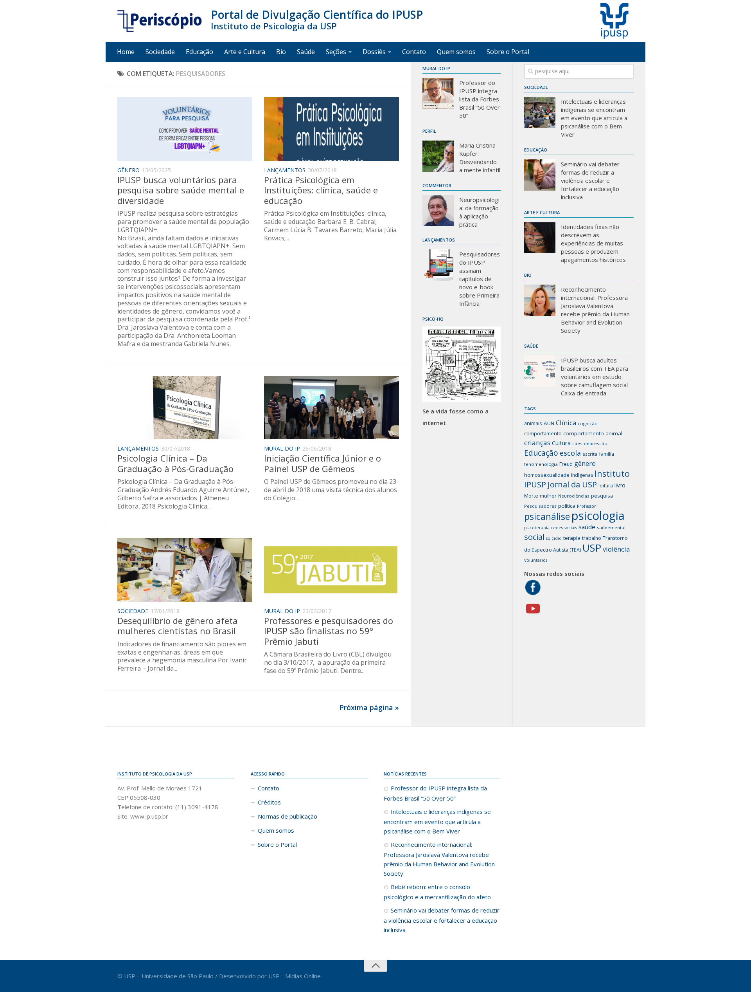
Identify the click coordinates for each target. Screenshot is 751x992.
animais (533, 423)
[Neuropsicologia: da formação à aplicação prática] (438, 210)
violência (616, 549)
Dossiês (374, 51)
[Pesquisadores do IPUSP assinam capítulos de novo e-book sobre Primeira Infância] (438, 265)
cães (577, 443)
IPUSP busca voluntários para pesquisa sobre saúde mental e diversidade (180, 190)
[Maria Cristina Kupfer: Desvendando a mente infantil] (438, 156)
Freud (566, 464)
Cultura (561, 443)
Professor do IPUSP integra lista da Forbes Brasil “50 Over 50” (479, 99)
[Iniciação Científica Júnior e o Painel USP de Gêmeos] (331, 408)
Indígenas (582, 475)
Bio (281, 51)
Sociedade (160, 51)
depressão (595, 443)
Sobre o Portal (508, 51)
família (606, 453)
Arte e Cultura (244, 51)
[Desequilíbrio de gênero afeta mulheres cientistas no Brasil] (184, 570)
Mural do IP (282, 448)
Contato (414, 51)
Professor (586, 506)
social (534, 537)
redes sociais (564, 527)
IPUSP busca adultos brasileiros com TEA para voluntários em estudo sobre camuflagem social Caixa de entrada (594, 376)
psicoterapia (537, 527)
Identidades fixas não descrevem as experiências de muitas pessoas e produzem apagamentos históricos (593, 243)
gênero (585, 463)
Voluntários (535, 560)
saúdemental (611, 527)
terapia (571, 537)
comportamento (543, 433)
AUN (549, 423)
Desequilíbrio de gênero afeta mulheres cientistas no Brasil (177, 626)
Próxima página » (369, 707)
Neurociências (573, 496)
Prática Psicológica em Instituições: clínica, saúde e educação (321, 190)
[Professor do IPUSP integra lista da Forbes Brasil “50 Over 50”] (438, 93)
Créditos (269, 802)
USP (591, 548)
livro (619, 485)
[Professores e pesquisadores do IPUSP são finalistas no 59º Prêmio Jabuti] (331, 570)
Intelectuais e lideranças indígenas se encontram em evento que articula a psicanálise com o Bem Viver (594, 117)
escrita (589, 454)
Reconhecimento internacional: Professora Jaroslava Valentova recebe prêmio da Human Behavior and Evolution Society (595, 309)
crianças (537, 442)
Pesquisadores (540, 506)
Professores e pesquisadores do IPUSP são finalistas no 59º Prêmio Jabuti (328, 631)
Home (126, 51)
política (566, 505)
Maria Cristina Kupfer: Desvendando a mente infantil (479, 157)
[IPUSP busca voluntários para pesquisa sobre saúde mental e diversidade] (184, 129)
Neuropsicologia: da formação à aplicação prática (479, 212)
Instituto (612, 473)
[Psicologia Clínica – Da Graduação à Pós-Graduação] (184, 408)
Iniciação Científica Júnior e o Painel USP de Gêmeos (322, 463)
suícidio (554, 538)
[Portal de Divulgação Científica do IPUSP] (160, 21)
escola (570, 453)
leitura (605, 485)
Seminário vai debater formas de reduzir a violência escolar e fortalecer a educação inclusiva (590, 180)
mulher (548, 495)
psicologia (598, 515)
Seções (336, 51)
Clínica (566, 422)
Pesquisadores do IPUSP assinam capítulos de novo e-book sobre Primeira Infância (479, 278)
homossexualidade (547, 474)
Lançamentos (284, 170)
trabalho (591, 538)
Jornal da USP (572, 484)
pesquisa (602, 495)
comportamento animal (592, 433)
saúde (587, 527)
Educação (199, 51)
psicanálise (547, 516)
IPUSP (535, 484)
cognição (588, 423)
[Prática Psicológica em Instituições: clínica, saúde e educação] (331, 129)
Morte (531, 495)
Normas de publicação (287, 816)
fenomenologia (541, 464)
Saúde (306, 51)
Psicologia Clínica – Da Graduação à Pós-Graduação (175, 463)
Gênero (128, 170)
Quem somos (456, 51)
